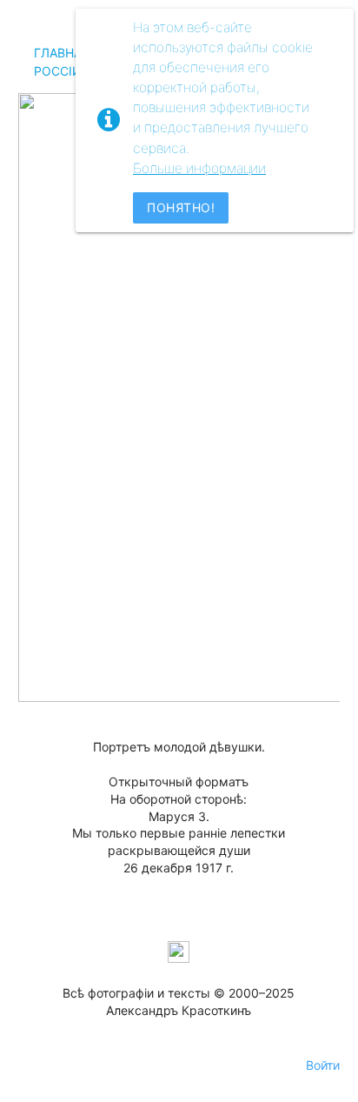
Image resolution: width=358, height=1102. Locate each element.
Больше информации (199, 168)
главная (62, 52)
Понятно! (181, 207)
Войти (323, 1065)
